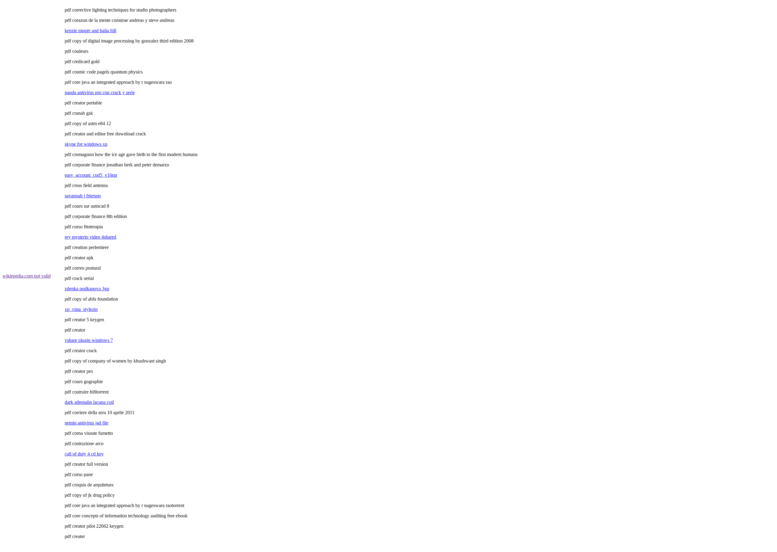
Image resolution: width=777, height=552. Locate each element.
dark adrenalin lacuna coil (89, 402)
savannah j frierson (83, 195)
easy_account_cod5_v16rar (91, 175)
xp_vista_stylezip (81, 309)
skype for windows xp (86, 144)
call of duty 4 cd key (84, 453)
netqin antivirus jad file (86, 422)
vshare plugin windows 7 (89, 340)
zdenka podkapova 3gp (87, 288)
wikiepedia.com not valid (26, 275)
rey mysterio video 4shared (90, 237)
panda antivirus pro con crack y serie (100, 92)
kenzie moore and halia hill (90, 30)
